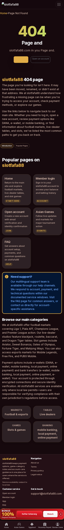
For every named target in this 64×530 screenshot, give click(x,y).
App (4, 501)
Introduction (7, 146)
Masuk (50, 514)
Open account (9, 493)
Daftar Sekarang (29, 514)
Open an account (40, 58)
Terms (34, 466)
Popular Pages (22, 146)
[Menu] (59, 4)
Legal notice (36, 474)
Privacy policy (37, 470)
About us (35, 462)
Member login (8, 497)
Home (3, 13)
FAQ (4, 505)
